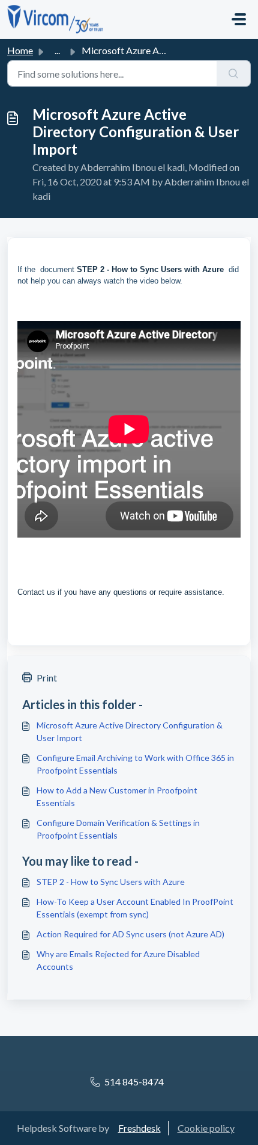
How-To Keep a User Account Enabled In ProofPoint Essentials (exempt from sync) (135, 907)
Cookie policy (206, 1128)
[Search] (234, 73)
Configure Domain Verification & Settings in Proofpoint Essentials (118, 829)
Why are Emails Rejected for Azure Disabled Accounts (118, 960)
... (57, 50)
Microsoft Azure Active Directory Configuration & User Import (130, 731)
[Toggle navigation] (239, 19)
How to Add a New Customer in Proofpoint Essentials (117, 796)
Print (47, 677)
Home (20, 50)
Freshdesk (139, 1128)
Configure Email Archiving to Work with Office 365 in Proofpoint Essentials (135, 763)
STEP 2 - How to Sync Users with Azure (150, 269)
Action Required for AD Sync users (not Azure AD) (130, 934)
